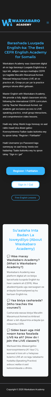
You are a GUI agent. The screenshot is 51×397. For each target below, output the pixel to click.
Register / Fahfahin (25, 170)
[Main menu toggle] (48, 23)
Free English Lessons (25, 198)
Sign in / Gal (25, 184)
